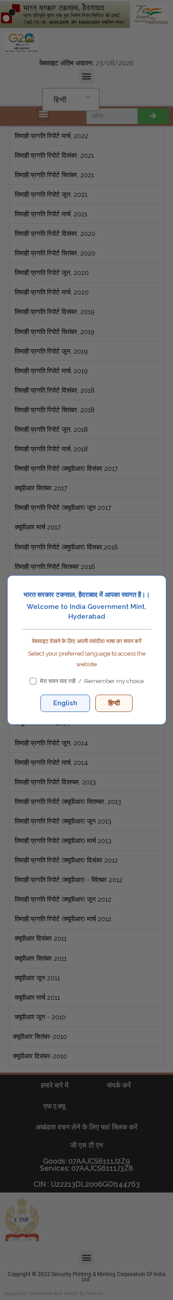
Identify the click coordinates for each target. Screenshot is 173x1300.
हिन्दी (114, 703)
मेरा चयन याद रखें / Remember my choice (91, 681)
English (65, 703)
